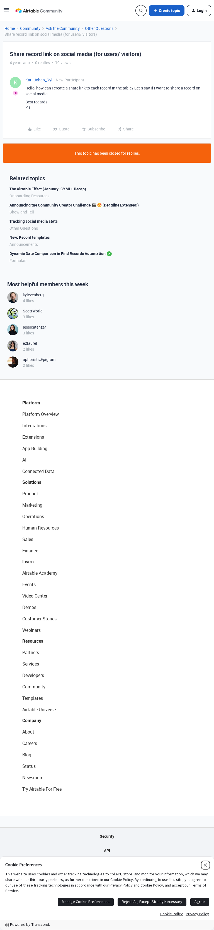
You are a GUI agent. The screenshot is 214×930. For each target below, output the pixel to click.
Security (107, 836)
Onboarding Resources (29, 195)
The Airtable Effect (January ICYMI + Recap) (47, 188)
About (28, 732)
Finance (30, 551)
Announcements (23, 244)
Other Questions (99, 28)
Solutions (31, 482)
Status (29, 766)
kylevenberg (33, 294)
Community (30, 28)
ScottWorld (33, 311)
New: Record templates (29, 237)
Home (9, 28)
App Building (34, 448)
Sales (27, 539)
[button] (6, 11)
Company (31, 720)
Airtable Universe (39, 709)
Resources (32, 641)
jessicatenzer (34, 327)
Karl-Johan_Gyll (39, 79)
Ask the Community (63, 28)
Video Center (34, 596)
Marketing (32, 505)
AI (24, 460)
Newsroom (32, 777)
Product (30, 494)
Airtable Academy (39, 573)
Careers (29, 743)
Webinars (31, 630)
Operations (33, 516)
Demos (29, 607)
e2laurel (30, 343)
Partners (30, 652)
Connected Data (38, 471)
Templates (32, 698)
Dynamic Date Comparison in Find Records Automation (57, 253)
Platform (31, 403)
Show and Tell (21, 212)
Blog (26, 755)
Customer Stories (39, 619)
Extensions (33, 437)
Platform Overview (40, 414)
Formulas (17, 260)
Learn (28, 562)
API (107, 850)
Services (30, 664)
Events (29, 584)
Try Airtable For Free (42, 789)
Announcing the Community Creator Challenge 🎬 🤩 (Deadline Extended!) (74, 205)
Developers (33, 675)
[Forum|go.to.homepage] (39, 10)
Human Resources (40, 528)
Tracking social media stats (33, 221)
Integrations (34, 425)
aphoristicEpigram (39, 359)
